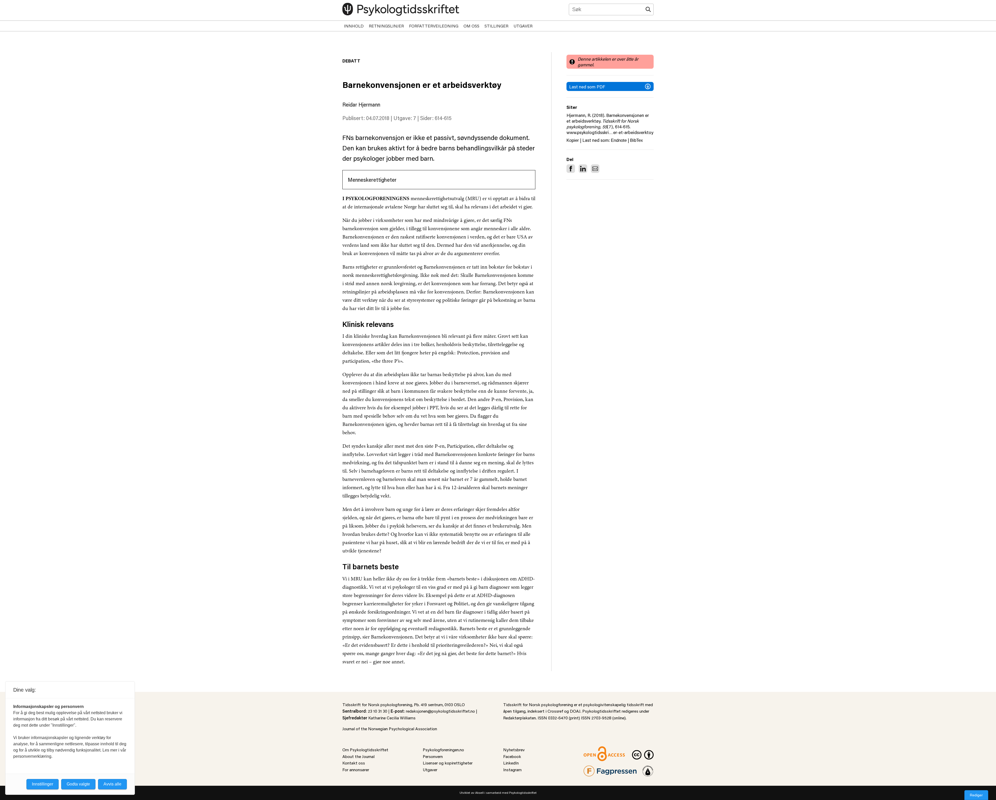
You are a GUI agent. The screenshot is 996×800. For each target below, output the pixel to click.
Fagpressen (594, 768)
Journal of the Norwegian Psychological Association (389, 728)
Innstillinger (42, 784)
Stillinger (496, 26)
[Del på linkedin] (583, 168)
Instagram (512, 769)
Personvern (433, 756)
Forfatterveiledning (433, 26)
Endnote (619, 140)
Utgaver (523, 26)
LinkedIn (511, 763)
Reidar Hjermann (361, 104)
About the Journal (358, 756)
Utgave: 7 (404, 118)
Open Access (595, 749)
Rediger (976, 795)
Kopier (572, 140)
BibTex (636, 140)
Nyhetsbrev (514, 749)
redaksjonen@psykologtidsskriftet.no (440, 711)
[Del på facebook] (570, 168)
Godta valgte (78, 784)
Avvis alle (112, 784)
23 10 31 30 (377, 711)
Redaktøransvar (647, 768)
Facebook (512, 756)
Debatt (351, 61)
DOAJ (575, 711)
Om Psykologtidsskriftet (365, 749)
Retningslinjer (386, 26)
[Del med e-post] (595, 168)
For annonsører (355, 769)
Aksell (479, 793)
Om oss (471, 26)
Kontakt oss (353, 763)
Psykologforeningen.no (443, 749)
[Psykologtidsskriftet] (400, 9)
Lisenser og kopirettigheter (448, 763)
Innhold (354, 26)
